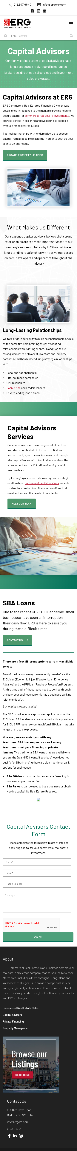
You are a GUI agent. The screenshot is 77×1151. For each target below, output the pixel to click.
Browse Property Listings (25, 154)
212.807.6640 (15, 1128)
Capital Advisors (12, 1014)
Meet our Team (21, 503)
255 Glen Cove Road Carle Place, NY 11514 (20, 1112)
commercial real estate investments (47, 115)
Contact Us (15, 640)
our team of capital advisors (42, 483)
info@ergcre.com (18, 1122)
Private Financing (13, 1021)
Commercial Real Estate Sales (20, 1008)
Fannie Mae (14, 388)
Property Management (16, 1028)
